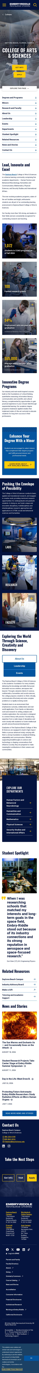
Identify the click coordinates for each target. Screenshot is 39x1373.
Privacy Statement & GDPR (18, 1332)
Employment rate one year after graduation (19, 323)
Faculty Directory (12, 1264)
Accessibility (9, 1330)
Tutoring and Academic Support (12, 996)
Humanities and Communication (13, 812)
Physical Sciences (14, 824)
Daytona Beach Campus (12, 979)
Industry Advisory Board (13, 984)
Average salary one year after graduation (18, 361)
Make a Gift (7, 990)
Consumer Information (14, 1294)
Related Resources (10, 139)
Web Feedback (22, 1334)
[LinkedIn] (3, 1146)
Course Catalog (11, 1280)
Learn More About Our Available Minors (18, 465)
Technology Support (12, 1336)
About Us (6, 113)
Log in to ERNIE (13, 1253)
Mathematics (12, 819)
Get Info (19, 67)
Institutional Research (14, 1304)
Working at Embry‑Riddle (15, 1310)
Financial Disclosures (14, 1299)
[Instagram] (9, 1146)
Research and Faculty (11, 108)
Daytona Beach (11, 175)
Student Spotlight (10, 134)
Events (5, 124)
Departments (8, 129)
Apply (19, 75)
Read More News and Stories (19, 1113)
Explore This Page (18, 88)
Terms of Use (9, 1334)
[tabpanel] (19, 715)
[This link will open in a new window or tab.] (7, 1249)
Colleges (8, 14)
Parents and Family (13, 1259)
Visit (20, 1177)
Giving (8, 1272)
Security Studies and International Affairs (15, 831)
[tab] (19, 659)
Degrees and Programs (12, 97)
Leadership (7, 118)
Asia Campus (26, 1225)
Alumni (8, 1268)
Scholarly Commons (13, 1276)
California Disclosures (14, 1315)
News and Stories (10, 145)
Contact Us (7, 150)
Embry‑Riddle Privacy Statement (12, 1369)
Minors (5, 103)
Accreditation (11, 1289)
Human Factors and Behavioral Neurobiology (15, 803)
